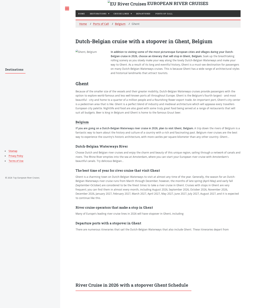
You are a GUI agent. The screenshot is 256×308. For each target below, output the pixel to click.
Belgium (120, 24)
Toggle (67, 8)
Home (81, 13)
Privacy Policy (16, 155)
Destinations (98, 13)
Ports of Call (101, 24)
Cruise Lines (121, 13)
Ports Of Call (164, 13)
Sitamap (13, 151)
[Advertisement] (158, 256)
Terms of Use (16, 161)
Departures (143, 13)
